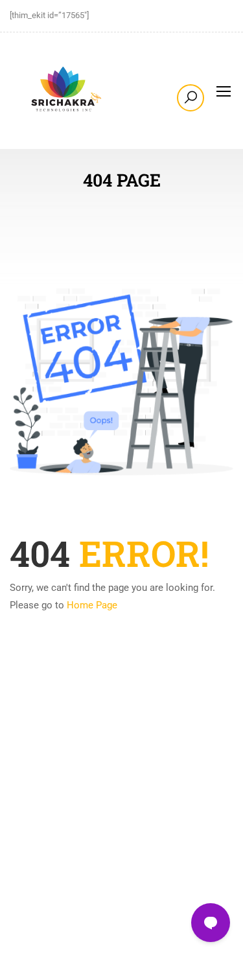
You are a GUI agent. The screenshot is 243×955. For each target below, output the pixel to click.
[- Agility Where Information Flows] (65, 91)
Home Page (92, 605)
